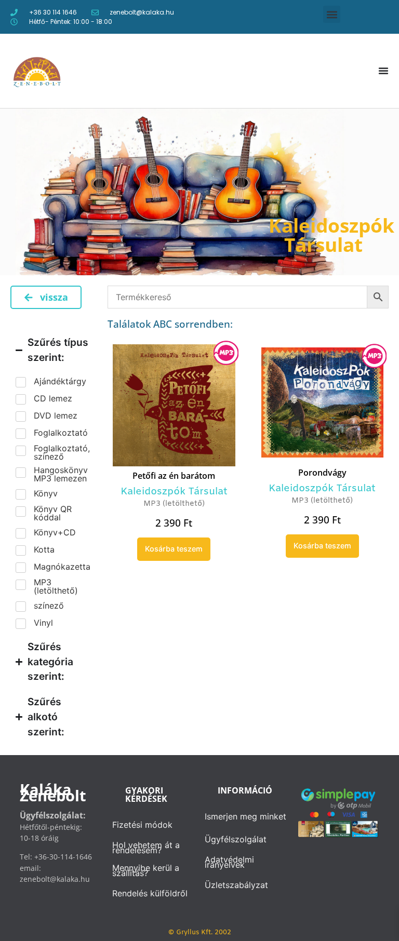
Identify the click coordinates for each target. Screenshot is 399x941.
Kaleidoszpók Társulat (174, 492)
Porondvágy (322, 472)
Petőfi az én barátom (173, 475)
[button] (331, 14)
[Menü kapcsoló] (383, 70)
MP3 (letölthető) (174, 504)
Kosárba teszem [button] (174, 548)
